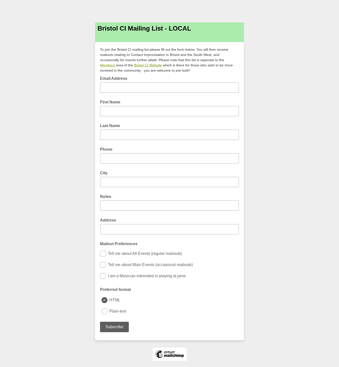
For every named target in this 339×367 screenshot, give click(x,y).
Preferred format (115, 289)
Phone (106, 149)
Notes (105, 196)
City (103, 173)
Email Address (115, 78)
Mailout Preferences (118, 244)
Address (108, 220)
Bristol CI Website (148, 65)
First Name (110, 102)
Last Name (110, 126)
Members (107, 65)
